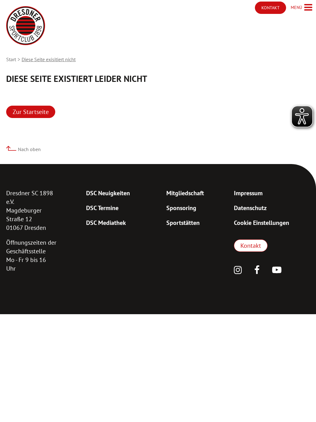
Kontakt (250, 246)
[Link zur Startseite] (25, 25)
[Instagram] (238, 270)
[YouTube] (276, 270)
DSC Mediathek (106, 223)
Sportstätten (183, 223)
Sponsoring (181, 208)
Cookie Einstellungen (261, 223)
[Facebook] (257, 270)
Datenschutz (250, 208)
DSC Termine (102, 208)
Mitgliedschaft (185, 193)
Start (11, 59)
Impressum (248, 193)
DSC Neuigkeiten (108, 193)
